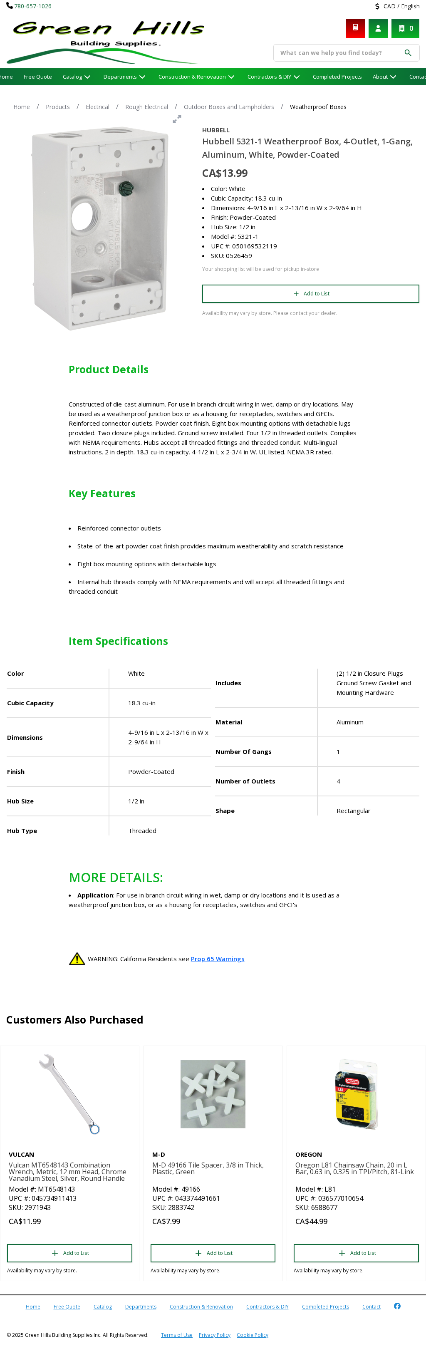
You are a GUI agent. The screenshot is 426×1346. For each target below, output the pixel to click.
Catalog (103, 1306)
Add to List (316, 293)
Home (21, 107)
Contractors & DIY (269, 76)
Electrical (97, 107)
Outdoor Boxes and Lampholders (229, 107)
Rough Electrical (146, 107)
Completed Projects (337, 76)
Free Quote (38, 76)
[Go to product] (70, 1094)
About (380, 76)
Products (58, 107)
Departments (120, 76)
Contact (371, 1306)
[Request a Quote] (355, 28)
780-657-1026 (33, 6)
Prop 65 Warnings (218, 958)
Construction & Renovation (192, 76)
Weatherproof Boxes (318, 107)
